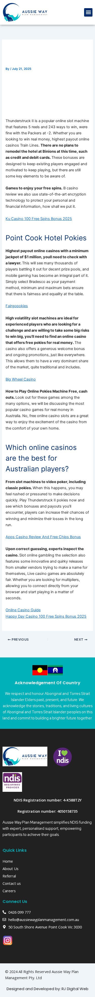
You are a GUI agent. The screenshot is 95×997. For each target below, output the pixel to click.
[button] (88, 12)
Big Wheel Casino (21, 379)
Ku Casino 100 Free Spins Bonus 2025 (39, 218)
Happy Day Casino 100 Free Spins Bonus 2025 (46, 616)
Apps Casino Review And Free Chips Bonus (43, 537)
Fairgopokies (17, 306)
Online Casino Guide (23, 610)
